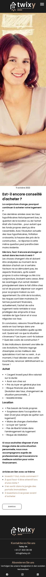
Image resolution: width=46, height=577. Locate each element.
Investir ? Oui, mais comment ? (21, 476)
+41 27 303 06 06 (23, 549)
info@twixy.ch (23, 553)
